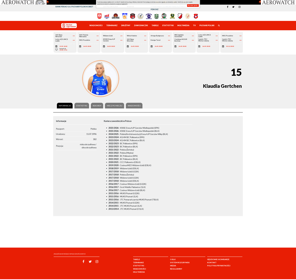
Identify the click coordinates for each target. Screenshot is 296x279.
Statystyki (81, 106)
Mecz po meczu (114, 106)
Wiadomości (134, 106)
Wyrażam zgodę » (193, 5)
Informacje (65, 106)
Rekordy (97, 106)
